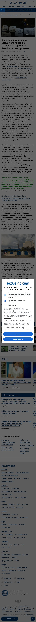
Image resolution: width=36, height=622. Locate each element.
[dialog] (18, 311)
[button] (18, 305)
